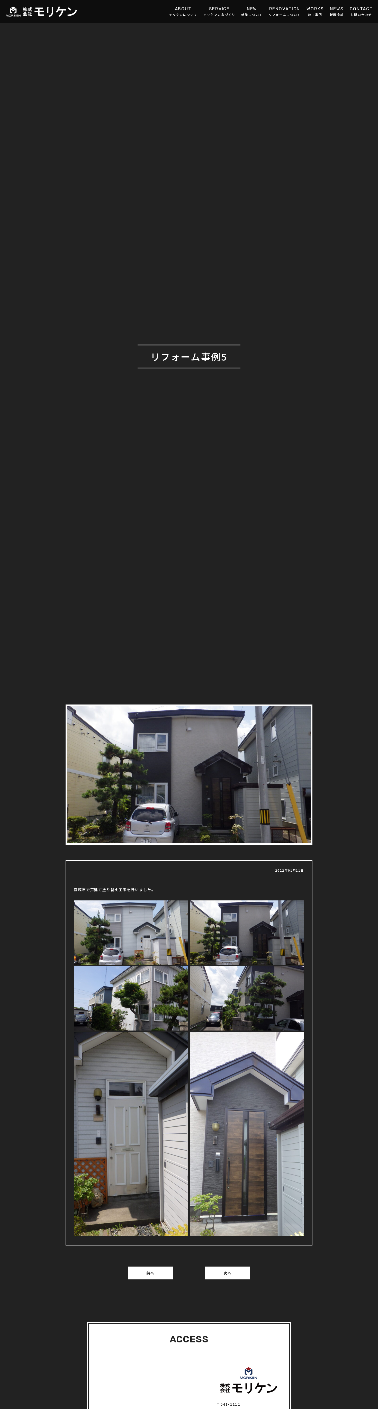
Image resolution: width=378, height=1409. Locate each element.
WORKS (315, 8)
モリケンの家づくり (219, 14)
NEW (252, 8)
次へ (227, 1273)
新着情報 (337, 14)
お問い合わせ (361, 14)
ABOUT (183, 8)
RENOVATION (284, 8)
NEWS (337, 8)
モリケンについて (183, 14)
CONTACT (361, 8)
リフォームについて (285, 14)
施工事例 (315, 14)
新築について (252, 14)
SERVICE (219, 8)
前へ (150, 1273)
